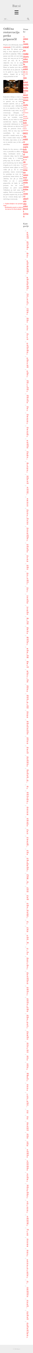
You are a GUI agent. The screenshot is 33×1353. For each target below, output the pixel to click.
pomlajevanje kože (25, 146)
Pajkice (27, 831)
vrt (24, 196)
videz (24, 191)
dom (24, 36)
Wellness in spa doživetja (27, 1268)
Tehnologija (28, 1177)
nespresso (25, 128)
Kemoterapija (28, 548)
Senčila (28, 1057)
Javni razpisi (28, 491)
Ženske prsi (28, 1304)
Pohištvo (28, 889)
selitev (25, 179)
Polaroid (28, 897)
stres (24, 184)
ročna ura (25, 170)
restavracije (25, 167)
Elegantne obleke (28, 349)
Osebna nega (27, 811)
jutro (25, 77)
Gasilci (28, 408)
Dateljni (28, 320)
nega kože (25, 121)
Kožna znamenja (28, 578)
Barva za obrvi (28, 245)
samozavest (25, 175)
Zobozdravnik (28, 1315)
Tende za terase (27, 1207)
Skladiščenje (28, 1077)
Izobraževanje (28, 479)
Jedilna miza (27, 502)
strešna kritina (26, 187)
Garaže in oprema (28, 386)
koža (25, 87)
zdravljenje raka (25, 201)
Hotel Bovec (28, 455)
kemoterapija (25, 83)
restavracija (6, 47)
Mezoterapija (28, 641)
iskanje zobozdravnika (26, 60)
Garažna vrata (28, 399)
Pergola (28, 852)
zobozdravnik (25, 208)
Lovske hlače (28, 610)
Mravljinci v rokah (28, 676)
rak (24, 161)
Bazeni (27, 255)
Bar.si (16, 5)
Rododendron (28, 1035)
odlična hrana (25, 130)
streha (25, 182)
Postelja (28, 929)
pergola (25, 134)
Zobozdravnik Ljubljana (28, 1330)
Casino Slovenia (28, 299)
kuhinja (24, 92)
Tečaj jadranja (28, 1153)
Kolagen (28, 567)
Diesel (27, 327)
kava (24, 80)
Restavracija (28, 991)
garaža (25, 43)
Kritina (27, 589)
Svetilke (28, 1143)
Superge (28, 1135)
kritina (25, 90)
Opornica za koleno (28, 798)
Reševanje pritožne (28, 978)
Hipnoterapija (28, 444)
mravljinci (25, 107)
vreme (25, 193)
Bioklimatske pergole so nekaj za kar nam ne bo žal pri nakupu (14, 208)
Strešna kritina (28, 1126)
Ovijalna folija (28, 822)
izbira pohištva (25, 69)
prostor (25, 159)
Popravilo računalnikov (28, 910)
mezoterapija (25, 95)
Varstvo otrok (27, 1242)
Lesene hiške (28, 599)
